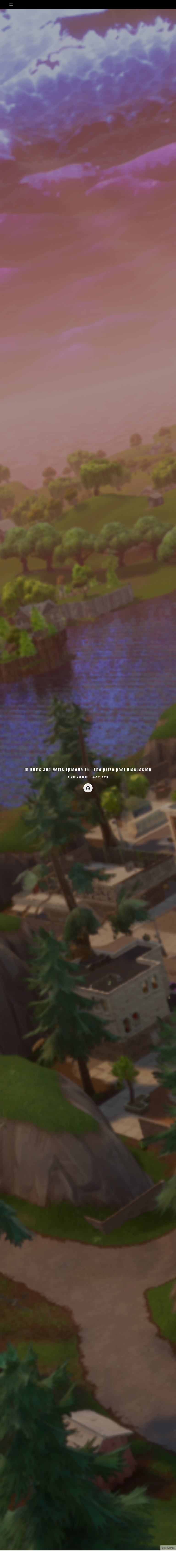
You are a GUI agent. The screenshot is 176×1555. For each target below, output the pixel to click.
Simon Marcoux (78, 777)
